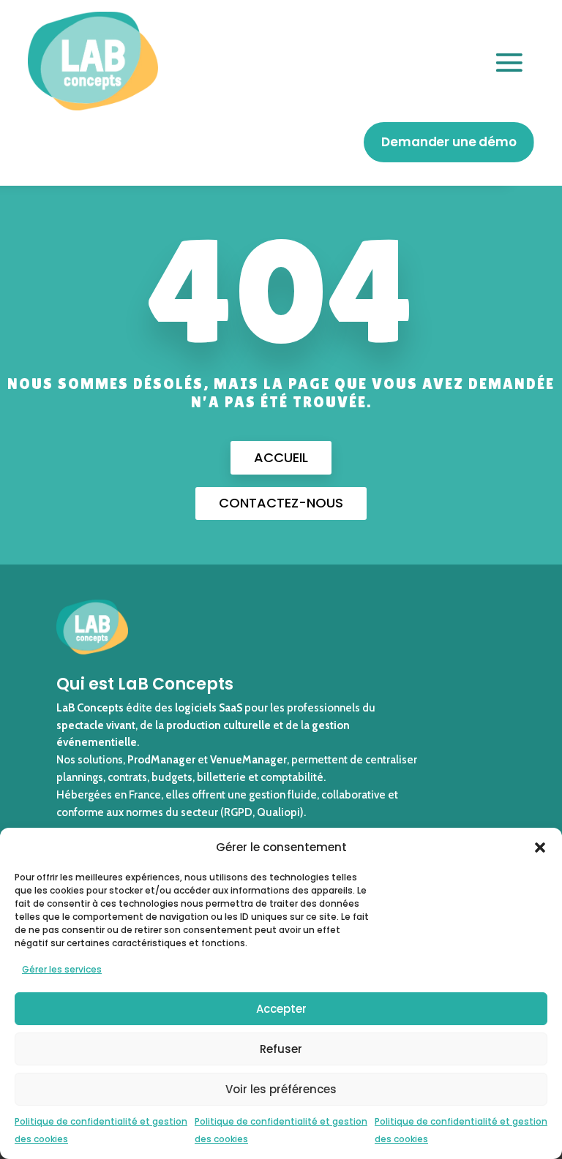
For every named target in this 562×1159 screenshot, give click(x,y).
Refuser (281, 1049)
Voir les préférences (281, 1089)
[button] (540, 847)
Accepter (281, 1008)
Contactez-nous (281, 503)
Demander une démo (448, 142)
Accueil (281, 457)
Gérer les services (62, 969)
